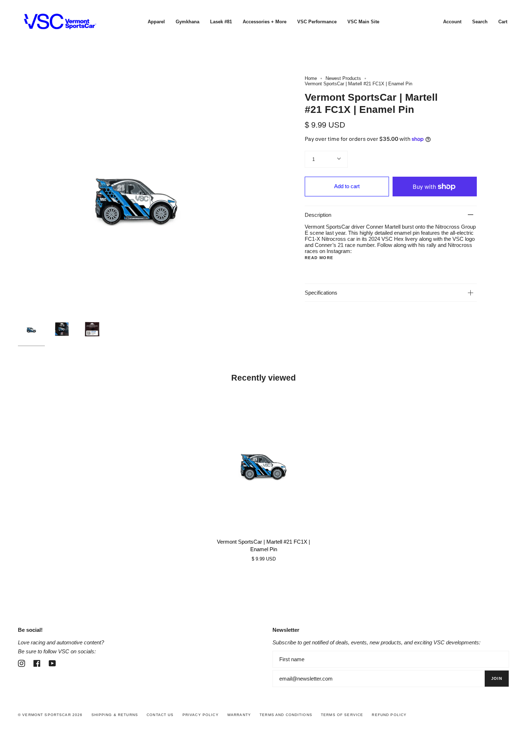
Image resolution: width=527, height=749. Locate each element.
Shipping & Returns (114, 715)
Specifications (321, 293)
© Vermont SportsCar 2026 (50, 715)
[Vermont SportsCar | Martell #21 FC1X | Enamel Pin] (263, 463)
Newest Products (343, 78)
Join (496, 678)
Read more (319, 258)
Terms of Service (342, 715)
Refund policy (389, 715)
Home (311, 78)
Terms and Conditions (286, 715)
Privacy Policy (200, 715)
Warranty (239, 715)
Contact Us (160, 715)
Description (318, 215)
